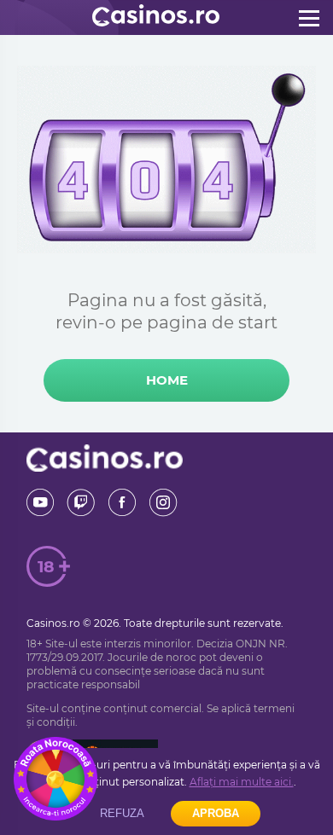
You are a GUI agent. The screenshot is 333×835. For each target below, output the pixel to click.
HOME (167, 380)
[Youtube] (40, 502)
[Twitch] (81, 502)
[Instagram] (163, 502)
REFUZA (122, 813)
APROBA (215, 813)
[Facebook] (122, 502)
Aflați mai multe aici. (242, 781)
